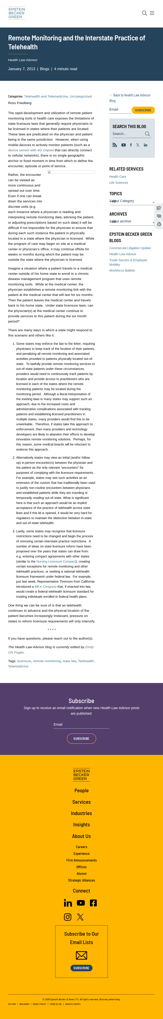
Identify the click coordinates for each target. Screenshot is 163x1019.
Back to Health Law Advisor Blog (130, 98)
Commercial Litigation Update (130, 248)
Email (113, 109)
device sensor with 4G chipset (31, 150)
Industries (81, 813)
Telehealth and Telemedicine (46, 96)
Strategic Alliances (81, 880)
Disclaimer (24, 1004)
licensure (24, 661)
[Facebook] (131, 145)
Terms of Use (56, 1004)
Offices (81, 867)
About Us (81, 836)
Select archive (120, 221)
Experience (82, 853)
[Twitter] (137, 145)
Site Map (12, 1004)
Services (81, 801)
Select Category (121, 201)
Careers (81, 846)
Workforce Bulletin (122, 270)
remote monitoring (47, 661)
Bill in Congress (46, 586)
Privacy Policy (39, 1004)
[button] (159, 207)
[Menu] (152, 14)
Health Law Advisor (22, 60)
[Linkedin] (145, 145)
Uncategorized (81, 96)
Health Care (117, 176)
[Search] (144, 13)
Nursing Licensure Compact (56, 561)
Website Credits (73, 1004)
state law (69, 661)
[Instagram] (68, 919)
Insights (81, 824)
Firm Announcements (81, 860)
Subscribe (143, 110)
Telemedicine (18, 666)
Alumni (81, 873)
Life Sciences (118, 182)
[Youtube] (123, 145)
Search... (119, 134)
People (81, 790)
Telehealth (86, 661)
